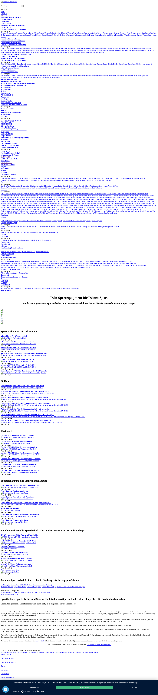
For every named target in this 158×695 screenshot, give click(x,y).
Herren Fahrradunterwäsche (36, 209)
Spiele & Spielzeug (113, 227)
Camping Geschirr (113, 178)
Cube (79, 261)
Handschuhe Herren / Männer (60, 48)
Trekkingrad (17, 213)
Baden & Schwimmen (8, 227)
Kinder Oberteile (86, 64)
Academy (8, 261)
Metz (92, 263)
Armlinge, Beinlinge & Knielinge (98, 201)
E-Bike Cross (31, 199)
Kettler (53, 263)
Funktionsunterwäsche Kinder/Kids (33, 64)
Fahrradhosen (25, 205)
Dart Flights (45, 186)
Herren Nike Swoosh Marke (107, 50)
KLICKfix (59, 263)
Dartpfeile (30, 188)
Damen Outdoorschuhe (105, 33)
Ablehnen (34, 688)
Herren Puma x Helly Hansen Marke (129, 50)
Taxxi (4, 267)
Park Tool (129, 263)
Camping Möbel (125, 178)
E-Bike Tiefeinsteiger (43, 199)
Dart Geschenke (54, 186)
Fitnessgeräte (56, 221)
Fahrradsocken (84, 205)
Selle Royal (93, 265)
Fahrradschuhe (74, 205)
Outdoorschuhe (91, 76)
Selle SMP (100, 265)
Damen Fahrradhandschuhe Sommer (26, 196)
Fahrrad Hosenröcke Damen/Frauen (103, 197)
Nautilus (102, 263)
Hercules (30, 587)
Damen (13, 585)
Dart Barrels (14, 186)
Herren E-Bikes (106, 199)
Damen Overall (41, 35)
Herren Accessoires (34, 50)
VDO (55, 267)
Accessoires (11, 201)
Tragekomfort (40, 585)
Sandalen (100, 76)
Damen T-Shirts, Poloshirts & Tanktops (60, 35)
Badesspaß (85, 227)
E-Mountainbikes (95, 199)
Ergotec (98, 261)
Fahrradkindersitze (53, 205)
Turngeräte (98, 221)
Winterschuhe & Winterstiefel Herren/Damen (26, 77)
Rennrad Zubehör (139, 211)
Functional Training (15, 252)
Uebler (23, 267)
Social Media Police (7, 678)
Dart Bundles (22, 186)
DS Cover (84, 261)
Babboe (34, 261)
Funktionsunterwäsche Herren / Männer (36, 48)
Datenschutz (5, 674)
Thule (8, 267)
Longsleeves (104, 35)
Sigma (116, 265)
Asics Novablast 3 (7, 593)
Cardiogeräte (90, 221)
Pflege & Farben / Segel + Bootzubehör (14, 273)
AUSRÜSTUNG (7, 95)
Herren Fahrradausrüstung (115, 207)
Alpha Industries (21, 261)
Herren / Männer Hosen (79, 48)
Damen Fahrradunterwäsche (24, 197)
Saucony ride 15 (44, 593)
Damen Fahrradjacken (70, 196)
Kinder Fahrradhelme (143, 203)
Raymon (36, 265)
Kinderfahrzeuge (95, 211)
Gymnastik (65, 221)
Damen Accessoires (138, 33)
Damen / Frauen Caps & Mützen (12, 33)
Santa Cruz (72, 265)
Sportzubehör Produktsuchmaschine (99, 645)
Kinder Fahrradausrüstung (69, 211)
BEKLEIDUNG (6, 23)
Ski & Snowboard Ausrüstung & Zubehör (15, 288)
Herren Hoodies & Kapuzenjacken (52, 50)
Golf (26, 585)
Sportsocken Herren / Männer (94, 52)
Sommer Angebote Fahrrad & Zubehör (48, 201)
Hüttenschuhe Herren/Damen (51, 76)
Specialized (133, 265)
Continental (73, 261)
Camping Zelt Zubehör (14, 180)
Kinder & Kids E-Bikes (120, 199)
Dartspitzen (72, 188)
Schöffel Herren (72, 587)
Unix (27, 267)
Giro (125, 261)
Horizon (38, 263)
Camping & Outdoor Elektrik (11, 178)
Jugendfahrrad (12, 211)
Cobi (68, 261)
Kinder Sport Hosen (129, 64)
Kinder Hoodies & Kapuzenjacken (57, 64)
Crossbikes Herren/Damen (54, 194)
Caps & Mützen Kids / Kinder (11, 64)
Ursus (47, 267)
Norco (111, 263)
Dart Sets (72, 186)
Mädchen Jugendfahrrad (52, 211)
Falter (107, 261)
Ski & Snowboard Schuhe (55, 288)
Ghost (122, 261)
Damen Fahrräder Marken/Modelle (65, 207)
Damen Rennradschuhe (126, 196)
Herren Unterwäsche (27, 52)
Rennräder (149, 211)
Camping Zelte (27, 180)
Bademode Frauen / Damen (33, 227)
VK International (63, 267)
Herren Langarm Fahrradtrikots (92, 209)
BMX (3, 194)
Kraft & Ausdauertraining (77, 221)
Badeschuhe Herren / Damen (71, 227)
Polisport (16, 265)
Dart (17, 585)
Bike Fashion (49, 261)
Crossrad (42, 194)
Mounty (97, 263)
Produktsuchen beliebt (8, 662)
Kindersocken (10, 66)
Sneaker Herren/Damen (129, 76)
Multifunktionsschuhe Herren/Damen (73, 76)
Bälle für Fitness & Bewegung (11, 221)
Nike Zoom (21, 593)
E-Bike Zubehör (67, 199)
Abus (3, 261)
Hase (30, 263)
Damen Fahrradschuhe (85, 196)
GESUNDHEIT (6, 124)
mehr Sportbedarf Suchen (9, 594)
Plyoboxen (45, 252)
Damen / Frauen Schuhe (70, 33)
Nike (107, 263)
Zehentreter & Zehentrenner (50, 77)
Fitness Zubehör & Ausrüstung (42, 221)
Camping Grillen (56, 178)
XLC (85, 267)
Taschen (11, 108)
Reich (45, 265)
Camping (7, 585)
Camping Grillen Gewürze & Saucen (74, 178)
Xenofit (80, 267)
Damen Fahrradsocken (141, 196)
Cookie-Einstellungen (90, 652)
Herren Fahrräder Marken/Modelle (94, 207)
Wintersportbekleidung (71, 288)
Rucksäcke (4, 108)
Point (11, 265)
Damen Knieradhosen (41, 197)
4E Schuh (4, 587)
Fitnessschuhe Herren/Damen (11, 76)
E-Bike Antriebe (21, 199)
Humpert (44, 263)
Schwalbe (79, 265)
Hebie (34, 263)
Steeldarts (43, 188)
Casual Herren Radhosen (132, 207)
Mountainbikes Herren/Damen (107, 213)
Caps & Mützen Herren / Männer (12, 48)
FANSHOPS (5, 141)
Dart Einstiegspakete (34, 186)
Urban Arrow (33, 267)
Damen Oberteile (30, 35)
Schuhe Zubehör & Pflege (112, 76)
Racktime (29, 265)
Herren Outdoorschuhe (120, 48)
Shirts (27, 66)
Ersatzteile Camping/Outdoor (42, 180)
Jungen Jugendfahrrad (36, 211)
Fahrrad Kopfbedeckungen (118, 201)
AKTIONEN (5, 16)
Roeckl (60, 265)
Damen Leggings (19, 35)
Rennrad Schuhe (127, 211)
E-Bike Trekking (56, 199)
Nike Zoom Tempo (31, 593)
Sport (30, 585)
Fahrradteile (31, 207)
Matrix (88, 263)
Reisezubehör (5, 120)
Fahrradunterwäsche (106, 205)
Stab (34, 585)
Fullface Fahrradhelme (128, 203)
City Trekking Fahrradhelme (110, 203)
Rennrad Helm (62, 587)
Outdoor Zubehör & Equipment (63, 180)
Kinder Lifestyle (74, 64)
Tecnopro (81, 587)
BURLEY (57, 261)
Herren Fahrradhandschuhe (17, 209)
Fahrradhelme (96, 203)
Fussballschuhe (46, 232)
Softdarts (37, 188)
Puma (24, 265)
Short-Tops (124, 35)
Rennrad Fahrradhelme (13, 205)
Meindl (44, 587)
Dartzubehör (80, 188)
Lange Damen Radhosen (140, 197)
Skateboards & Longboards (98, 227)
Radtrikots (134, 205)
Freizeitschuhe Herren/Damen (31, 76)
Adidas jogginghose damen (17, 587)
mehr (134, 688)
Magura (83, 263)
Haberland (14, 263)
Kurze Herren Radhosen (123, 209)
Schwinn (86, 265)
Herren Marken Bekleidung (88, 50)
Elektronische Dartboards (93, 188)
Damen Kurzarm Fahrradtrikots (59, 197)
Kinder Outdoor (97, 64)
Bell (43, 261)
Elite (89, 261)
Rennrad (119, 211)
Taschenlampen (15, 120)
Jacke (39, 587)
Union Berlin (5, 151)
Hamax (25, 263)
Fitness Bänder (26, 221)
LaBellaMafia (67, 263)
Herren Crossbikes (82, 194)
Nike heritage (51, 587)
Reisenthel (50, 265)
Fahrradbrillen (60, 203)
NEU (3, 12)
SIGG (112, 265)
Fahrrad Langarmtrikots (19, 207)
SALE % (4, 14)
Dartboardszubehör (20, 188)
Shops (3, 666)
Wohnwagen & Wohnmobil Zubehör (98, 180)
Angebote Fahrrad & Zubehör (25, 201)
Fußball (22, 585)
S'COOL (66, 265)
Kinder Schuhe (108, 64)
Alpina (29, 261)
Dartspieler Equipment (60, 188)
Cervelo (63, 261)
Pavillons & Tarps (80, 180)
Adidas (13, 261)
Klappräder (112, 211)
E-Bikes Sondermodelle (81, 199)
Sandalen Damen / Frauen (122, 33)
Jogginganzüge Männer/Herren (73, 52)
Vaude (51, 267)
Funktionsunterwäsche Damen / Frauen (87, 35)
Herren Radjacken (109, 209)
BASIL (39, 261)
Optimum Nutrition (119, 263)
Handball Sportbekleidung (20, 240)
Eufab (103, 261)
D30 (15, 593)
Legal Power (76, 263)
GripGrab (7, 263)
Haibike (20, 263)
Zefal (88, 267)
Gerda (117, 261)
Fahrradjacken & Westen (38, 205)
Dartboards (10, 188)
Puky (21, 265)
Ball (2, 585)
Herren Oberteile (14, 52)
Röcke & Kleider (114, 35)
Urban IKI (41, 267)
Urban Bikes (73, 213)
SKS (120, 265)
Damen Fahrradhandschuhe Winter (51, 196)
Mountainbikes (82, 213)
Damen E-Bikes (10, 199)
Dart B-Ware (5, 186)
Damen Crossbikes (69, 194)
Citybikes (14, 194)
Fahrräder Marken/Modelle (44, 207)
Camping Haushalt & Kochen (97, 178)
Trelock (18, 267)
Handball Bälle (6, 240)
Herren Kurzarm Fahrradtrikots (71, 209)
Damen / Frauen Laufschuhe (87, 33)
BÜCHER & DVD (7, 122)
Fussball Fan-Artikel (22, 232)
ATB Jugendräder (23, 211)
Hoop (35, 587)
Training (49, 585)
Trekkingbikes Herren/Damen (58, 213)
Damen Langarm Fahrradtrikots (80, 197)
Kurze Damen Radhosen (123, 197)
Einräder (80, 207)
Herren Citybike (33, 194)
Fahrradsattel (64, 205)
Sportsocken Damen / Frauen (138, 35)
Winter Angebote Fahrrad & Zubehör (74, 201)
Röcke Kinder (20, 66)
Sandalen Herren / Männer (137, 48)
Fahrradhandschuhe (85, 203)
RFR (56, 265)
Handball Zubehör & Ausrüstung (40, 240)
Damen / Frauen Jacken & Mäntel (50, 33)
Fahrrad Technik (14, 203)
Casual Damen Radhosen (115, 194)
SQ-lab (139, 265)
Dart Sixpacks (94, 186)
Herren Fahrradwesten (53, 209)
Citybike (8, 194)
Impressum (4, 670)
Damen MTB (92, 213)
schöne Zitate (39, 641)
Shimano (107, 265)
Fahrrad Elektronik (26, 203)
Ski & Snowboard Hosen (37, 288)
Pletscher (6, 265)
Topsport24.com (6, 654)
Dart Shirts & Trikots (82, 186)
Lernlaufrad (105, 211)
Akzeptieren (84, 688)
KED (49, 263)
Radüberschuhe (126, 205)
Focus (113, 261)
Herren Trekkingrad (41, 213)
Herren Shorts (91, 48)
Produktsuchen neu (7, 658)
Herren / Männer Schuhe (104, 48)
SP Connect (126, 265)
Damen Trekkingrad (28, 213)
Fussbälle (55, 232)
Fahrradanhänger (50, 203)
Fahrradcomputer (38, 203)
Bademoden (20, 227)
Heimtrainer (117, 205)
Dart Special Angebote (106, 186)
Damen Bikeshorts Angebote (133, 194)
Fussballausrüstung (35, 232)
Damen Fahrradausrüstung (98, 194)
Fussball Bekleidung (8, 232)
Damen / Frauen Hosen (31, 33)
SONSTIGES (5, 157)
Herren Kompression (71, 50)
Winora (75, 267)
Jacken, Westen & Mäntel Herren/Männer (48, 52)
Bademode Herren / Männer (52, 227)
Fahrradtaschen (94, 205)
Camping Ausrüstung (28, 178)
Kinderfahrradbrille (71, 203)
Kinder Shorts (118, 64)
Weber (71, 267)
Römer (41, 265)
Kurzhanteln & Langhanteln (31, 252)
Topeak (12, 267)
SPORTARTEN (6, 163)
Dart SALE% (64, 186)
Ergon (93, 261)
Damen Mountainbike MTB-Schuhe (105, 196)
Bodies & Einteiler (144, 205)
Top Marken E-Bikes (135, 199)
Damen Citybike (22, 194)
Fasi (110, 261)
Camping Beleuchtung (42, 178)
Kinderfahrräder (83, 211)
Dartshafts (49, 188)
